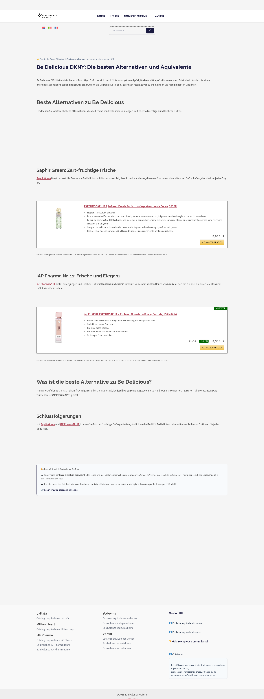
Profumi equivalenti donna (187, 623)
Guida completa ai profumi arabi (190, 641)
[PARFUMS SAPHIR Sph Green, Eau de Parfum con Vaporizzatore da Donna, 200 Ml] (59, 219)
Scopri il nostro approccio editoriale (61, 489)
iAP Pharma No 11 (69, 424)
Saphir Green (44, 178)
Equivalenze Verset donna (117, 643)
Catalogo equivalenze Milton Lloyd (56, 629)
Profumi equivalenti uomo (186, 632)
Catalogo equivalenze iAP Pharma (55, 640)
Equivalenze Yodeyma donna (118, 623)
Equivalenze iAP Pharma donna (53, 644)
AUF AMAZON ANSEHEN (212, 242)
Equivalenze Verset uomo (117, 648)
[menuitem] (44, 27)
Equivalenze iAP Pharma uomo (53, 649)
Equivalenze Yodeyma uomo (118, 628)
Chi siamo (177, 654)
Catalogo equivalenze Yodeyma (120, 618)
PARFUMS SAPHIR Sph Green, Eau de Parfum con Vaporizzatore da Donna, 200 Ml (130, 206)
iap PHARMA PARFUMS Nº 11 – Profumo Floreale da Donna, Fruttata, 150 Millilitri (130, 314)
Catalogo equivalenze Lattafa (53, 618)
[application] (148, 16)
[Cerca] (150, 30)
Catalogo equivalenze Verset (118, 638)
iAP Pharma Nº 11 (46, 284)
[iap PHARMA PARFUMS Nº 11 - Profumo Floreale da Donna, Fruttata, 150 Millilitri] (59, 327)
